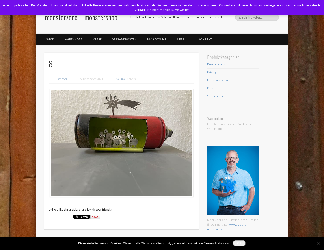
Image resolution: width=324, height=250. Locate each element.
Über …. (182, 39)
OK (239, 243)
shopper (62, 79)
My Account (156, 39)
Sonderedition (216, 96)
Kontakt (205, 39)
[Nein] (318, 243)
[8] (121, 143)
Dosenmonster (217, 64)
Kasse (97, 39)
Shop (50, 39)
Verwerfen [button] (182, 10)
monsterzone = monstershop (81, 17)
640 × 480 (122, 79)
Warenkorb (73, 39)
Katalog (211, 72)
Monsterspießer (217, 80)
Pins (210, 88)
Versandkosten (124, 39)
